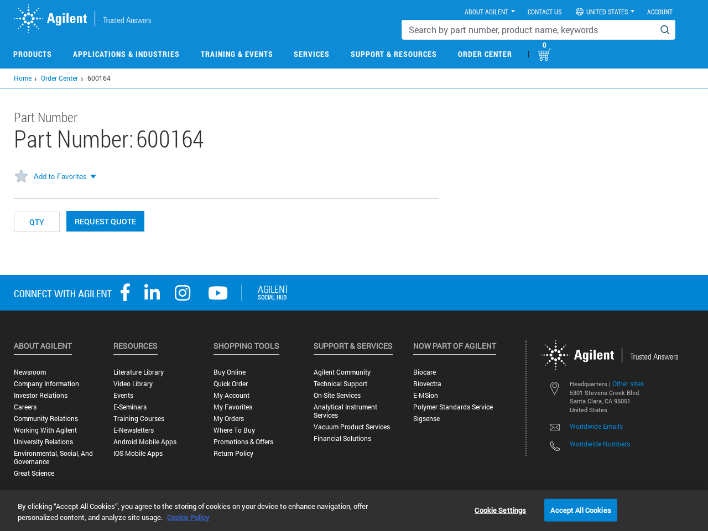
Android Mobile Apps (144, 442)
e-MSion (425, 395)
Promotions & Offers (243, 442)
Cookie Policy (188, 517)
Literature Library (138, 372)
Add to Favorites (60, 176)
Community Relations (46, 418)
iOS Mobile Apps (138, 453)
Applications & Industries (126, 54)
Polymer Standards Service (453, 407)
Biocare (424, 372)
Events (123, 395)
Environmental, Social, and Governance (53, 457)
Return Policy (233, 453)
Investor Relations (40, 395)
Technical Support (340, 384)
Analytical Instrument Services (345, 411)
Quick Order (231, 384)
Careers (25, 407)
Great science (34, 473)
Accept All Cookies (580, 509)
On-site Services (337, 395)
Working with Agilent (45, 430)
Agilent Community (342, 372)
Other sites (628, 383)
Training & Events (237, 54)
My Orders (229, 418)
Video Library (133, 384)
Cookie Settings (500, 509)
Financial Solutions (342, 438)
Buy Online (230, 372)
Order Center (485, 54)
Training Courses (138, 418)
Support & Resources (394, 54)
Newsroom (30, 372)
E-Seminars (130, 407)
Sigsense (426, 418)
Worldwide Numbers (600, 443)
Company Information (46, 384)
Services (312, 54)
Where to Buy (234, 430)
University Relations (43, 442)
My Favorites (233, 407)
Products (32, 54)
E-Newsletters (133, 430)
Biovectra (427, 384)
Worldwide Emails (596, 426)
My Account (231, 395)
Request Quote (105, 221)
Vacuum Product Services (352, 427)
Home (23, 77)
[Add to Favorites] (21, 177)
